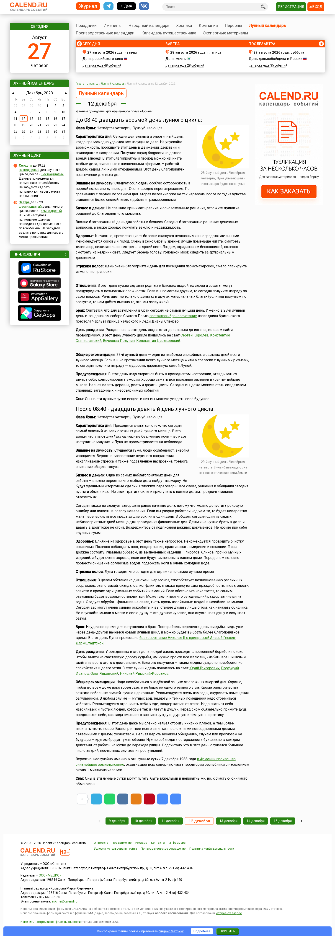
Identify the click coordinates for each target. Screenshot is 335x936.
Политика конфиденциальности (211, 848)
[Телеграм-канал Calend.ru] (108, 6)
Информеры (177, 842)
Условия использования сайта (115, 848)
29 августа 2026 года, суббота (278, 52)
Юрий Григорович (204, 668)
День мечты (176, 59)
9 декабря (117, 821)
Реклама (141, 842)
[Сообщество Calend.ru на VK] (144, 6)
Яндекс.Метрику (171, 931)
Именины (112, 25)
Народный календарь (149, 25)
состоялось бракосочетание (173, 316)
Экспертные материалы (225, 33)
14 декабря (256, 821)
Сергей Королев (194, 335)
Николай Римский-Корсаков (144, 673)
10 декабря (143, 821)
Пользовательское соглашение (163, 848)
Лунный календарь (267, 25)
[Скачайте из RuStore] (39, 268)
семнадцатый (51, 211)
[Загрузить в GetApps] (39, 313)
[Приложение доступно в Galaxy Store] (39, 283)
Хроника (184, 25)
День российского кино (102, 59)
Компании (208, 25)
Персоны (233, 25)
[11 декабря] (78, 104)
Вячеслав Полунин (119, 341)
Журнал (88, 6)
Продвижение (121, 842)
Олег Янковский (104, 673)
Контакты (158, 842)
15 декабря (283, 821)
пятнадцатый (29, 170)
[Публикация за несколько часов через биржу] (289, 204)
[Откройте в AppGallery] (39, 297)
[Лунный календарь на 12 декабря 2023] (162, 799)
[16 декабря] (301, 821)
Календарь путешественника (168, 33)
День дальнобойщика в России (275, 59)
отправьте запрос (229, 913)
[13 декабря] (123, 104)
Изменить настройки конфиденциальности (51, 921)
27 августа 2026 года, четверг (112, 52)
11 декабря (170, 821)
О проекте (101, 842)
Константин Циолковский (158, 341)
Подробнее (201, 931)
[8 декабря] (99, 821)
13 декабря (228, 821)
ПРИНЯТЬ (227, 931)
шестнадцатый (52, 174)
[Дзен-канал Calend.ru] (126, 6)
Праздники (86, 25)
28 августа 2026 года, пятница (196, 52)
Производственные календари (105, 33)
